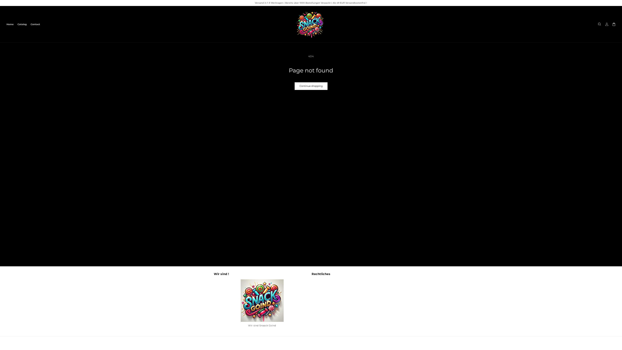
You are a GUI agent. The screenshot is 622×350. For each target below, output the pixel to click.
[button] (599, 24)
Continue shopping (311, 86)
